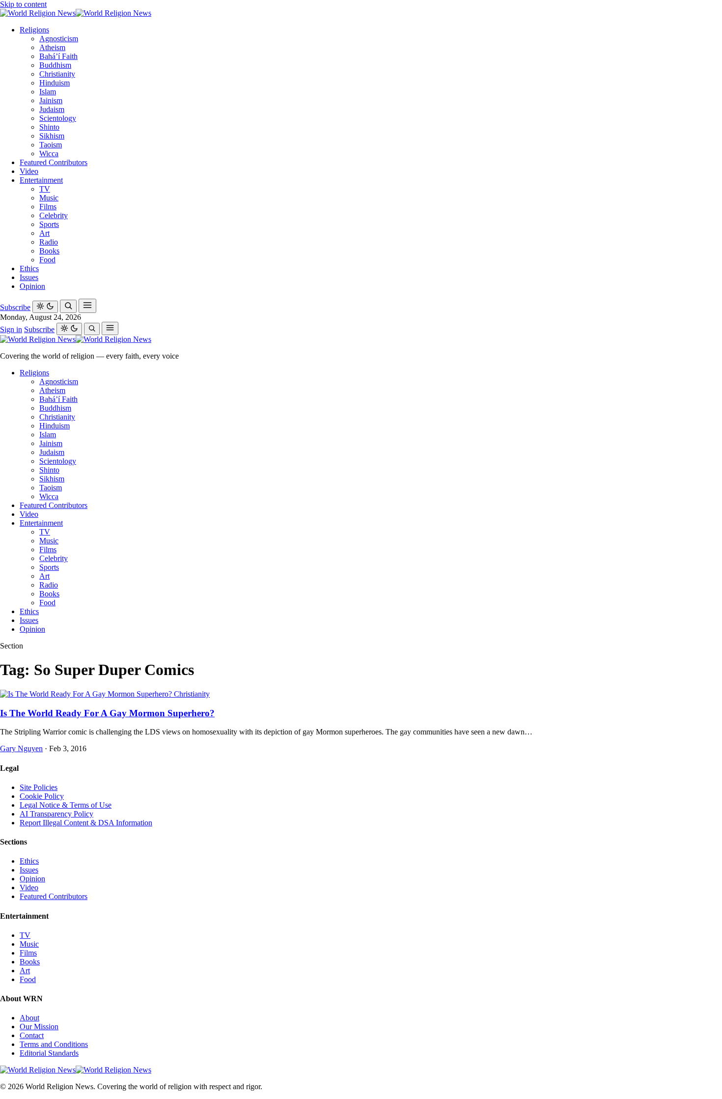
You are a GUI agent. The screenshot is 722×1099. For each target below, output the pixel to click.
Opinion (32, 286)
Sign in (11, 329)
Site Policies (38, 787)
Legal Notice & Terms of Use (65, 805)
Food (47, 259)
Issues (29, 277)
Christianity (57, 74)
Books (49, 251)
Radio (48, 242)
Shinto (49, 127)
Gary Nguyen (21, 748)
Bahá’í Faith (58, 56)
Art (44, 233)
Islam (47, 91)
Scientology (57, 118)
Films (47, 206)
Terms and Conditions (54, 1044)
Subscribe (15, 307)
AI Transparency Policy (56, 814)
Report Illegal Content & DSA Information (86, 822)
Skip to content (23, 4)
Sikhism (51, 136)
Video (29, 171)
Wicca (48, 153)
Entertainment (41, 180)
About (29, 1018)
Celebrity (53, 215)
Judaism (51, 109)
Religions (34, 30)
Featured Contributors (53, 162)
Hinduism (54, 83)
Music (48, 198)
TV (44, 189)
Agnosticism (58, 38)
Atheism (52, 47)
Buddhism (55, 65)
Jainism (50, 100)
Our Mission (39, 1026)
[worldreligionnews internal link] (75, 13)
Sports (49, 224)
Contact (32, 1035)
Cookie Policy (42, 796)
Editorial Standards (49, 1053)
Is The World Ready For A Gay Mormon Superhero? (107, 713)
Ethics (29, 268)
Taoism (50, 145)
